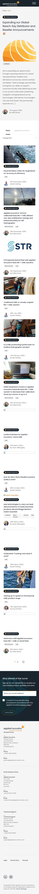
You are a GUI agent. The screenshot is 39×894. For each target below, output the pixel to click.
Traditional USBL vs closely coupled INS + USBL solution (18, 303)
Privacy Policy (15, 860)
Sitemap (25, 860)
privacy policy (25, 705)
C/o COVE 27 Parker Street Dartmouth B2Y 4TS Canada (8, 782)
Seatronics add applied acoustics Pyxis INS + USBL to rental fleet (18, 639)
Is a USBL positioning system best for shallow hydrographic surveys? (19, 345)
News (8, 130)
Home (4, 10)
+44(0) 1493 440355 (10, 753)
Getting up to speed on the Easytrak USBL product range (19, 597)
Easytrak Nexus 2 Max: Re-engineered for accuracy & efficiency (19, 172)
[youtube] (11, 877)
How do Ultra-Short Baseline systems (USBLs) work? (19, 478)
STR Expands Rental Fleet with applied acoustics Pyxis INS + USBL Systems (19, 261)
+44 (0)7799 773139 (10, 793)
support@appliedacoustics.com (14, 840)
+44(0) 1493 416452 (10, 833)
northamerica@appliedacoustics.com (16, 800)
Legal (5, 860)
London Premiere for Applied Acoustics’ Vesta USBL (15, 435)
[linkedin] (5, 877)
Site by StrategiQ (21, 889)
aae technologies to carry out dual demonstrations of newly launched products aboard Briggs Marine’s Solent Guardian (18, 508)
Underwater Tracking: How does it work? (18, 554)
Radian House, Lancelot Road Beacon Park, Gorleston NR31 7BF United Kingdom (11, 742)
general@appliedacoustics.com (14, 760)
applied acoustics (11, 17)
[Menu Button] (34, 3)
